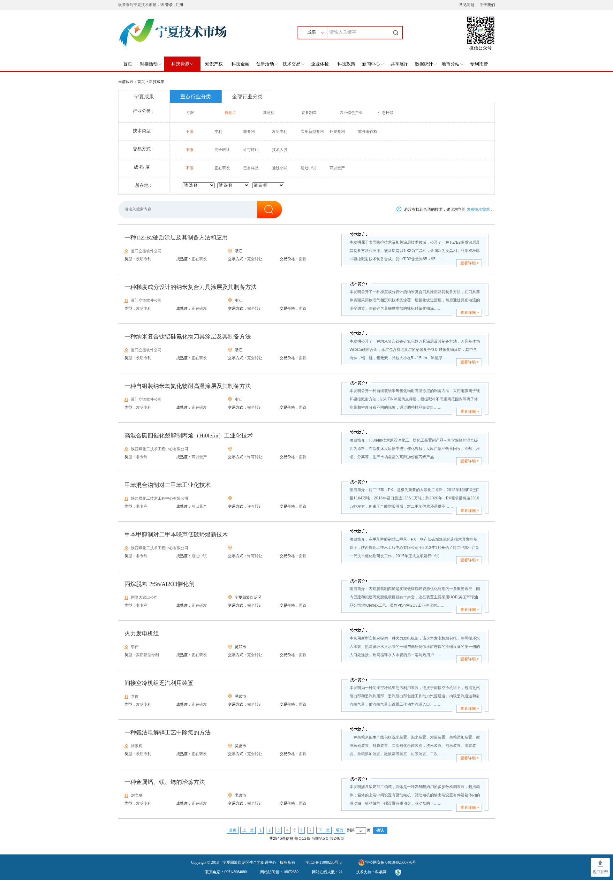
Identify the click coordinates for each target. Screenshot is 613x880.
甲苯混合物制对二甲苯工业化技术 (168, 485)
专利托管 (479, 64)
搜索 (396, 32)
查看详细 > (469, 263)
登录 (169, 5)
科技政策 (346, 64)
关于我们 (487, 5)
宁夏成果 (144, 96)
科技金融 (240, 64)
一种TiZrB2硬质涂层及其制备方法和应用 (176, 237)
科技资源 (180, 63)
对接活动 (149, 64)
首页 (127, 64)
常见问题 (466, 5)
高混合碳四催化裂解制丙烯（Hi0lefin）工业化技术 (189, 435)
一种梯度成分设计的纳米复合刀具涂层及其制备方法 (191, 287)
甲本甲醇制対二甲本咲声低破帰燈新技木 (176, 534)
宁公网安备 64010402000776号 (390, 862)
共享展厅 (399, 64)
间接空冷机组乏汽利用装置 (159, 683)
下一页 (324, 830)
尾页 (339, 830)
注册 (179, 5)
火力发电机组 (142, 633)
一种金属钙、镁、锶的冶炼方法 (165, 782)
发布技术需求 (478, 209)
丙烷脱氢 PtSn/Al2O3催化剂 (159, 584)
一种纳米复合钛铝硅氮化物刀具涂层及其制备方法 (188, 336)
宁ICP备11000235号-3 (324, 862)
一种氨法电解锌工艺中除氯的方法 (168, 732)
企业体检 (320, 64)
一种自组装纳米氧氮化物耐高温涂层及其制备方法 (188, 386)
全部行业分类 (247, 96)
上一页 (248, 830)
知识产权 (214, 64)
